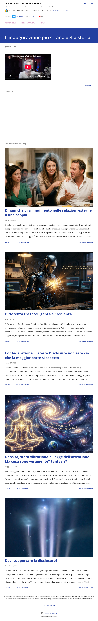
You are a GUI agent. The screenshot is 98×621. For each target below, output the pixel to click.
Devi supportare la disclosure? (31, 560)
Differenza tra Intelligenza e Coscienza (38, 314)
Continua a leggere (85, 242)
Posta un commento (21, 242)
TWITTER (19, 16)
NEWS (43, 23)
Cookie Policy (49, 605)
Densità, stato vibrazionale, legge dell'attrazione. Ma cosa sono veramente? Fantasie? (47, 459)
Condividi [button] (87, 85)
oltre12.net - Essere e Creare (23, 3)
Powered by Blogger (50, 613)
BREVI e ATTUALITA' (28, 23)
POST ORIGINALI (10, 23)
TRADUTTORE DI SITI (60, 11)
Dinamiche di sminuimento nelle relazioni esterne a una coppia (48, 212)
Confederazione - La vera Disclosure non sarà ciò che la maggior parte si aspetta (47, 355)
